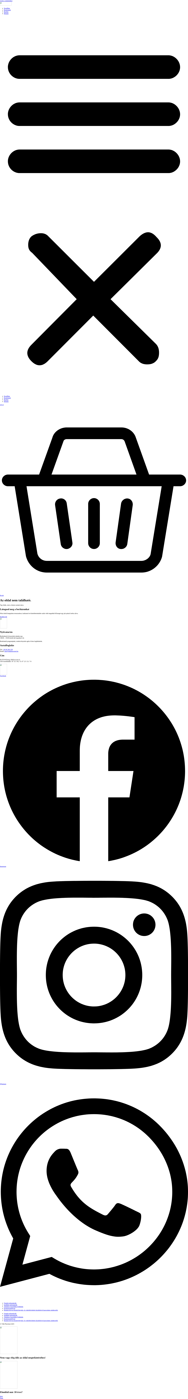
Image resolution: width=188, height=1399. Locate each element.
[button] (94, 205)
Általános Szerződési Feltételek (13, 1307)
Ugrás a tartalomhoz (6, 1)
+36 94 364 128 (8, 649)
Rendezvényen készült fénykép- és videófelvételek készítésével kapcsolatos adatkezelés (31, 1310)
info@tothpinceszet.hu (11, 651)
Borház (6, 12)
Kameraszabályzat (9, 1308)
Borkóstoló (7, 10)
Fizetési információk (10, 1303)
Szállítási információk (10, 1305)
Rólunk (6, 13)
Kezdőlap (7, 8)
